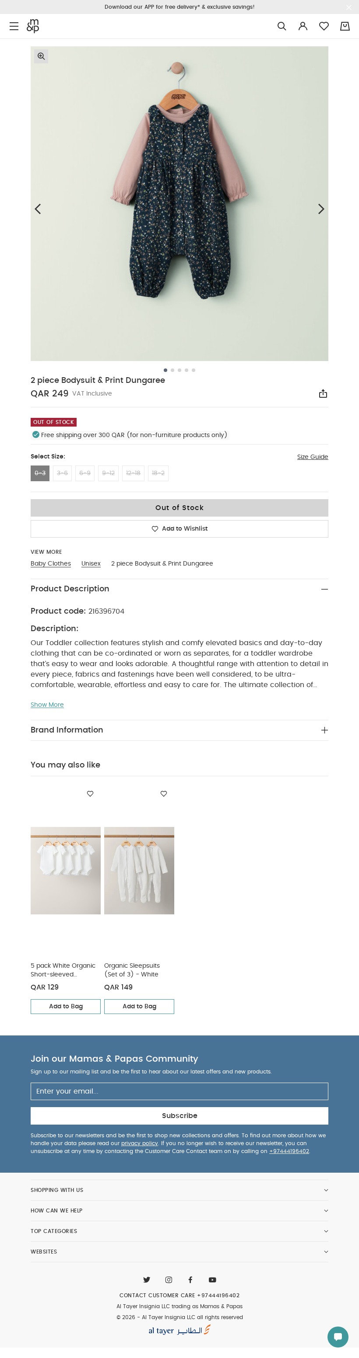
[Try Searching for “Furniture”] (282, 26)
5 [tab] (193, 370)
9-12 (108, 473)
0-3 (40, 473)
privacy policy (139, 1143)
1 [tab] (165, 370)
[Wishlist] (90, 794)
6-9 (85, 473)
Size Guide (312, 457)
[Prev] (38, 208)
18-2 (158, 473)
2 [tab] (172, 370)
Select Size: (48, 457)
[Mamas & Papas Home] (33, 26)
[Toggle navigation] (14, 26)
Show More (47, 705)
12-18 (133, 473)
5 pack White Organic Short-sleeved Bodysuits (63, 971)
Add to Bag (66, 1007)
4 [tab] (186, 370)
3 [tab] (179, 370)
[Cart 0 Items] (345, 26)
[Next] (321, 208)
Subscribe (179, 1115)
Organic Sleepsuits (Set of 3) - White (132, 970)
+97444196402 (289, 1151)
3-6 (62, 473)
